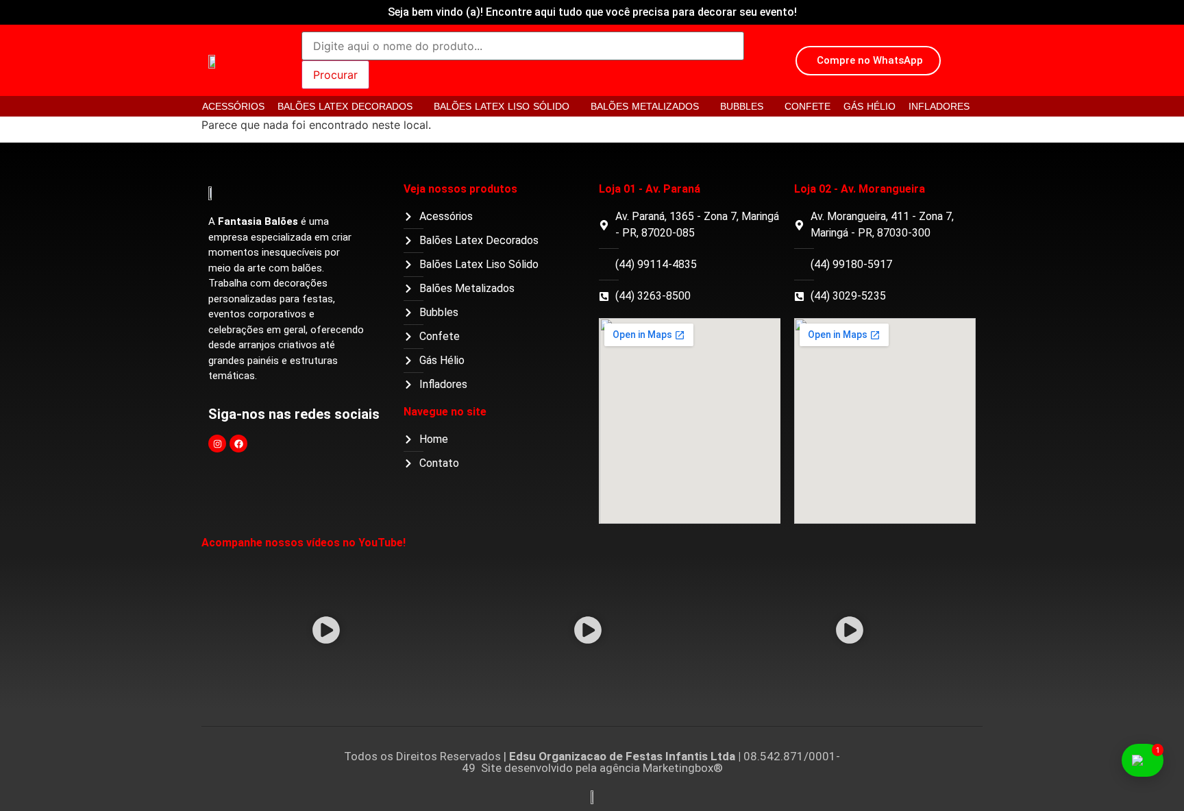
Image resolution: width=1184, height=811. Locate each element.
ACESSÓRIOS (233, 106)
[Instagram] (217, 443)
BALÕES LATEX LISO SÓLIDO (501, 106)
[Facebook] (238, 443)
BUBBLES (741, 106)
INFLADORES (939, 106)
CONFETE (807, 106)
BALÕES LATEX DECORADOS (345, 106)
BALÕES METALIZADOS (645, 106)
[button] (326, 632)
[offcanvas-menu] (971, 61)
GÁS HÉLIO (869, 106)
